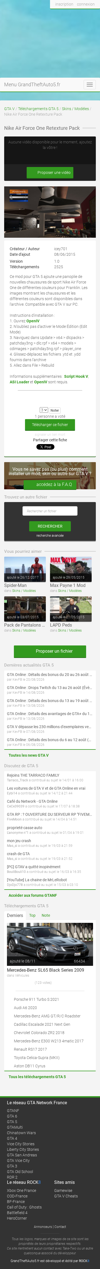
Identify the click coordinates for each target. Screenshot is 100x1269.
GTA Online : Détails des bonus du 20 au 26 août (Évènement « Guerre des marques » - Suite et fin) (50, 674)
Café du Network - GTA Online (32, 801)
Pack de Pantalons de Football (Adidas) (43, 625)
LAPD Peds (61, 625)
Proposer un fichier (53, 651)
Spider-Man (15, 585)
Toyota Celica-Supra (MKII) (37, 1057)
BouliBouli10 (16, 872)
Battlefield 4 (17, 1212)
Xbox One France (21, 1190)
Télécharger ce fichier (50, 424)
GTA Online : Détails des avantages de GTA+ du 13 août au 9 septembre (50, 713)
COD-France (17, 1196)
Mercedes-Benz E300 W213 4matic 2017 (49, 1041)
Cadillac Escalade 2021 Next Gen (42, 1024)
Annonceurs (43, 1227)
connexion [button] (86, 4)
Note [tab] (46, 915)
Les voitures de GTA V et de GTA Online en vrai (46, 788)
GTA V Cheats (66, 1196)
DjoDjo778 (15, 885)
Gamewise (63, 1190)
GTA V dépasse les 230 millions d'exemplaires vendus (50, 727)
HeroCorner (17, 1218)
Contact (60, 1227)
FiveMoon (14, 819)
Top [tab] (32, 915)
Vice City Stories (20, 1144)
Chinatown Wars (21, 1133)
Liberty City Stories (23, 1149)
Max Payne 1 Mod (68, 585)
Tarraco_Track (17, 780)
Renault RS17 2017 (30, 1049)
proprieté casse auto (24, 827)
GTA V (9, 109)
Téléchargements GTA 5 (38, 109)
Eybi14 (12, 793)
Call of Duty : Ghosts (24, 1207)
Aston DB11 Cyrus (29, 1066)
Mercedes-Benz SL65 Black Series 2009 (45, 970)
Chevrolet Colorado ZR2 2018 (39, 1032)
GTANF (13, 1110)
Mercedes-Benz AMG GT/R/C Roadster (47, 1016)
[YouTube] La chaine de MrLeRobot (37, 880)
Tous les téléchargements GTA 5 (37, 1077)
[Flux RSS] (94, 14)
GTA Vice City (18, 1160)
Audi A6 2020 (25, 1007)
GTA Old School (20, 1171)
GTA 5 (12, 1121)
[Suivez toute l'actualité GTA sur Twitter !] (63, 14)
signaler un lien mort (50, 435)
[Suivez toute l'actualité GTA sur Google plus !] (74, 14)
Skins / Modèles (75, 109)
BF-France (16, 1201)
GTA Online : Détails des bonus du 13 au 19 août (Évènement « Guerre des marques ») (50, 700)
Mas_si (12, 846)
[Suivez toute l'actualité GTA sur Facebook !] (54, 14)
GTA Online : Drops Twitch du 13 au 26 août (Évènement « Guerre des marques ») (50, 687)
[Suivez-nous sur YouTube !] (84, 14)
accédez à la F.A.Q (54, 484)
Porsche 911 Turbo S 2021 (36, 999)
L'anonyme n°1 (18, 833)
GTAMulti (15, 1127)
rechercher (50, 526)
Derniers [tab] (15, 915)
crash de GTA (18, 854)
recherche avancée (50, 536)
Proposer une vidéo (54, 172)
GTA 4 (12, 1138)
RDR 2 (12, 1177)
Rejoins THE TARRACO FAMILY (33, 775)
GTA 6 (12, 1116)
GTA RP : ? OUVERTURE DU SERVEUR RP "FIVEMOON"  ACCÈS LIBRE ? (50, 814)
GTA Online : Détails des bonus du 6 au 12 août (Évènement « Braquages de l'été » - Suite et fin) (50, 740)
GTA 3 (12, 1166)
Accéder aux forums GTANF (33, 895)
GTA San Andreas (22, 1155)
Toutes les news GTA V (29, 755)
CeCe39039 (15, 806)
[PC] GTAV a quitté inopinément (34, 867)
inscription (64, 4)
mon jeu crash (19, 841)
